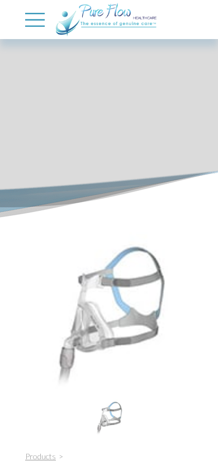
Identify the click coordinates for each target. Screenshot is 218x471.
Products (40, 456)
